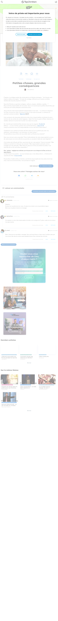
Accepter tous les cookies (35, 34)
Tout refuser (29, 37)
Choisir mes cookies (21, 34)
